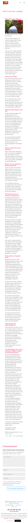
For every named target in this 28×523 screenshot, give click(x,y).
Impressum (18, 505)
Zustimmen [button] (17, 520)
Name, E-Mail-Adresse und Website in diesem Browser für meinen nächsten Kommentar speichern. (12, 483)
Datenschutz (14, 506)
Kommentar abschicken (16, 488)
